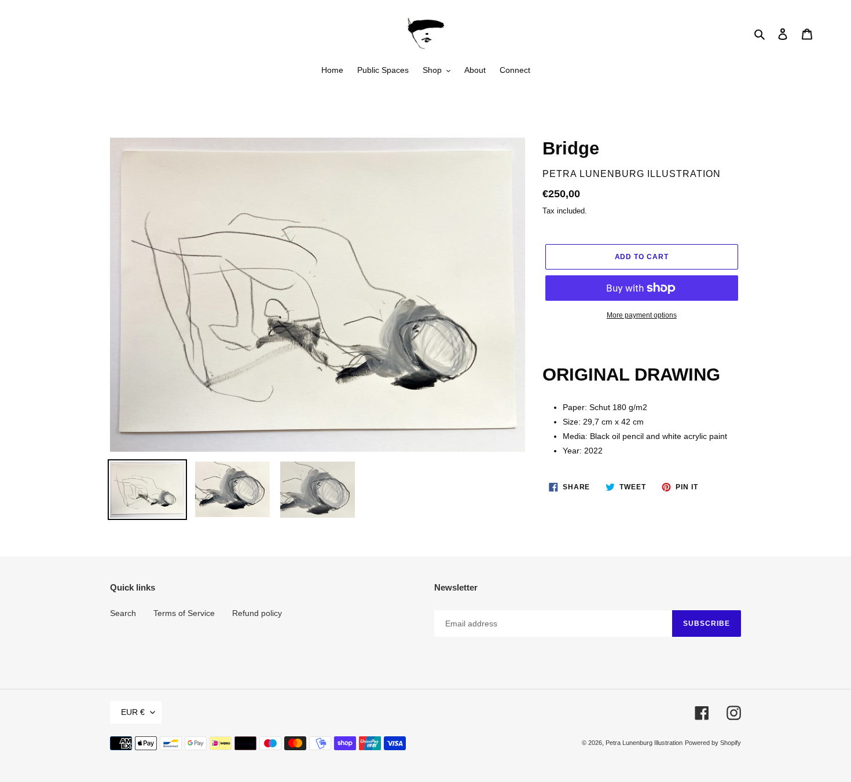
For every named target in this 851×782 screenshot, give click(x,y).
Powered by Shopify (713, 742)
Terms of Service (184, 613)
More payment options (642, 315)
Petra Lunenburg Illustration (644, 742)
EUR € (133, 712)
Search (123, 613)
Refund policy (257, 613)
